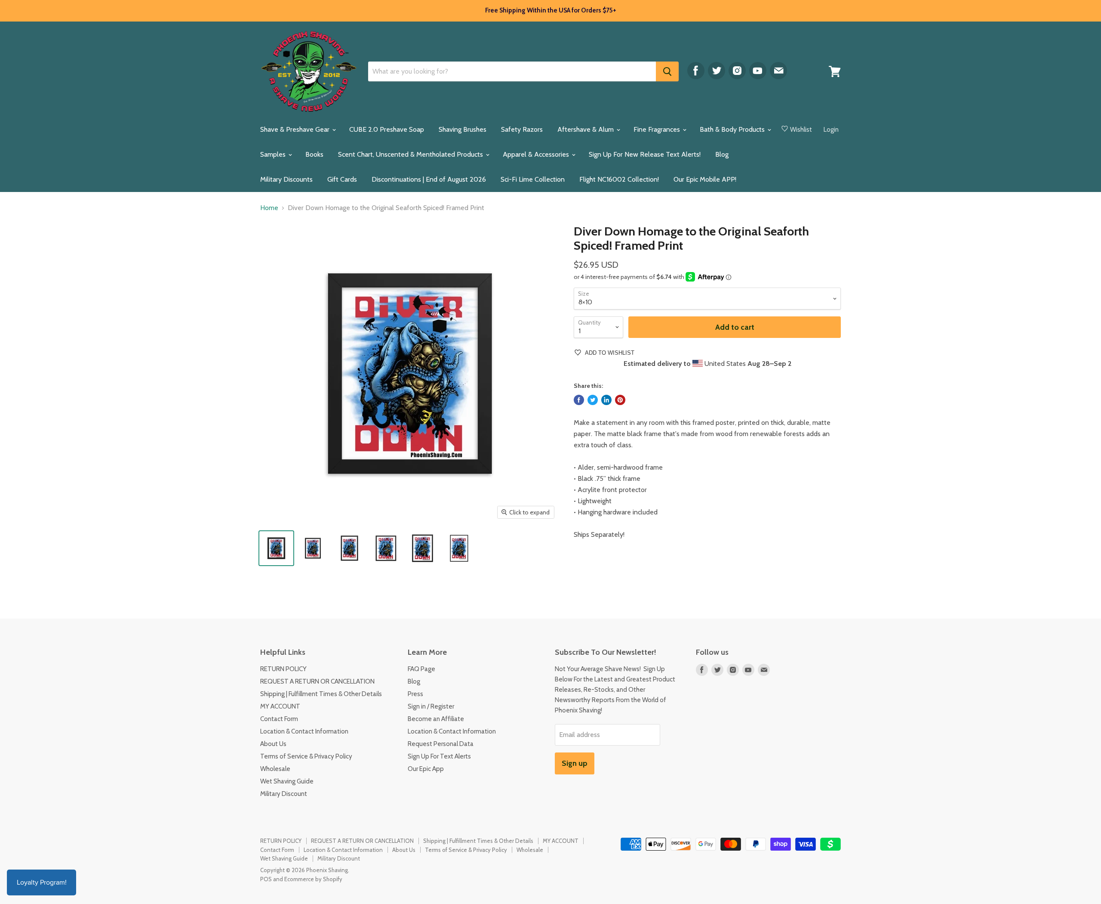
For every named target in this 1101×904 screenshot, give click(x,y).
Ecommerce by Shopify (313, 879)
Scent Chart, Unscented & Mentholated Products (411, 154)
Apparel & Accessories (537, 154)
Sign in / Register (431, 706)
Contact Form (279, 719)
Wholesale (275, 769)
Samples (273, 154)
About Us (273, 744)
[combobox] (512, 71)
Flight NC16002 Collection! (619, 179)
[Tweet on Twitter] (592, 400)
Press (415, 694)
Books (314, 154)
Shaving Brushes (462, 129)
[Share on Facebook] (579, 400)
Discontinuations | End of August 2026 (429, 179)
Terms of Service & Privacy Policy (306, 756)
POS (266, 879)
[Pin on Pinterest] (620, 400)
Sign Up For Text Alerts (439, 756)
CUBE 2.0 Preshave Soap (386, 129)
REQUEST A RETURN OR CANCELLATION (317, 681)
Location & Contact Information (304, 731)
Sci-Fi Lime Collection (533, 179)
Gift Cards (342, 179)
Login (831, 129)
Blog (722, 154)
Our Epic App (426, 769)
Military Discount (283, 794)
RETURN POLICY (283, 669)
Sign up (574, 763)
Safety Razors (522, 129)
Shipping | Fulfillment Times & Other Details (321, 694)
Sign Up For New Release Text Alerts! (645, 154)
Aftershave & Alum (586, 129)
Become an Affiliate (436, 719)
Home (269, 208)
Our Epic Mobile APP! (705, 179)
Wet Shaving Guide (287, 781)
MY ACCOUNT (280, 706)
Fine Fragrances (658, 129)
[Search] (667, 71)
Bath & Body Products (733, 129)
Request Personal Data (441, 744)
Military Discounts (286, 179)
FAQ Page (421, 669)
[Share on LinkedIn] (606, 400)
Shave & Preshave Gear (295, 129)
